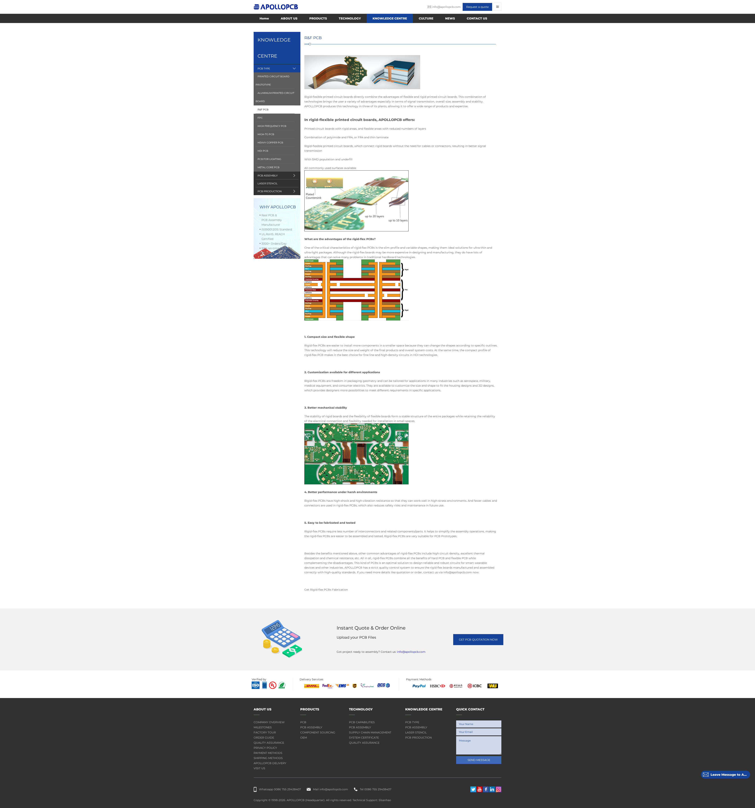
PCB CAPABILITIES (362, 722)
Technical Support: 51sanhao (372, 800)
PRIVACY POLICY (265, 748)
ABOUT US (289, 18)
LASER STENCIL (268, 183)
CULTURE (426, 18)
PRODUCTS (318, 18)
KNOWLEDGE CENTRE (390, 18)
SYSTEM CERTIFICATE (364, 737)
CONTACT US (477, 18)
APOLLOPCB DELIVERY (270, 763)
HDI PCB (263, 150)
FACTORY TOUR (265, 732)
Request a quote (477, 7)
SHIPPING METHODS (268, 758)
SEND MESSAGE (479, 760)
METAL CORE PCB (268, 167)
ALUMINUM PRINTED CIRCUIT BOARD (275, 97)
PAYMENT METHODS (268, 753)
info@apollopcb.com (411, 652)
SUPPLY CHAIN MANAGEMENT (370, 732)
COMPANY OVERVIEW (269, 722)
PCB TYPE (264, 68)
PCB (303, 722)
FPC (260, 117)
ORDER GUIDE (264, 737)
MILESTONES (263, 727)
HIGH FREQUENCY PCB (272, 126)
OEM (303, 737)
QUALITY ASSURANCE (269, 742)
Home (264, 18)
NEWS (450, 18)
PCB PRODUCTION (270, 191)
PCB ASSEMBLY (268, 175)
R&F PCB (263, 109)
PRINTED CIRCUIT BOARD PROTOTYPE (272, 80)
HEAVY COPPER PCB (270, 142)
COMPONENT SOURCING (317, 732)
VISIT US (259, 768)
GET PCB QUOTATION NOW (478, 639)
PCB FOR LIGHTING (269, 159)
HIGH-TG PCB (266, 134)
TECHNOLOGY (350, 18)
